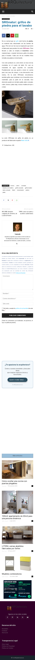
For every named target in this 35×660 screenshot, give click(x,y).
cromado (23, 185)
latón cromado (6, 190)
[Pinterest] (12, 35)
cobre (17, 185)
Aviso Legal (5, 644)
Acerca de (5, 632)
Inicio (3, 16)
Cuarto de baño (10, 16)
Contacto (4, 630)
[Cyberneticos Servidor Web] (18, 589)
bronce (12, 185)
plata (4, 192)
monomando (20, 190)
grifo (17, 41)
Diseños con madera (8, 188)
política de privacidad (22, 308)
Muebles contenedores (12, 574)
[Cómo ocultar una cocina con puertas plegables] (17, 469)
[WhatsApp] (16, 35)
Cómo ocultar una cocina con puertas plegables (14, 482)
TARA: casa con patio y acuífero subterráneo (26, 212)
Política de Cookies (7, 648)
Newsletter (5, 628)
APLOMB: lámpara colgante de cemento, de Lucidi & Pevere (9, 213)
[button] (3, 11)
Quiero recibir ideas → (17, 380)
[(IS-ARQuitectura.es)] (17, 4)
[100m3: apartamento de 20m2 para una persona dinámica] (17, 502)
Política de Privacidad (20, 272)
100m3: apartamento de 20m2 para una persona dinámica (17, 517)
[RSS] (17, 617)
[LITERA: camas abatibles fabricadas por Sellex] (17, 535)
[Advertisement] (17, 163)
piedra (27, 190)
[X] (8, 35)
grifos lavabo (28, 188)
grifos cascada (19, 188)
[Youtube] (27, 617)
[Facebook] (4, 35)
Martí (13, 190)
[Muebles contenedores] (17, 564)
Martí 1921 (24, 140)
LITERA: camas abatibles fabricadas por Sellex (13, 547)
